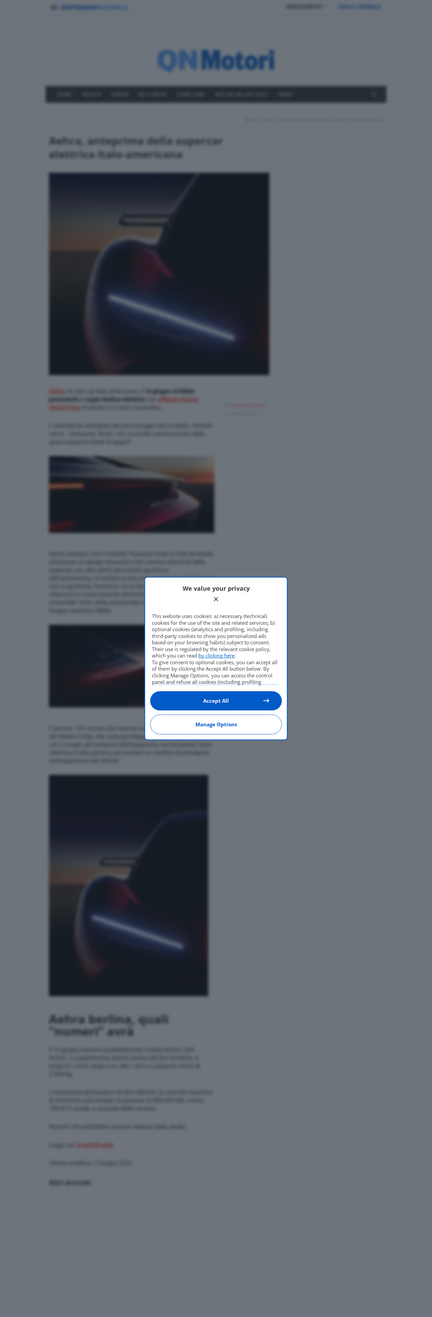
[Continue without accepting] (216, 599)
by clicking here (216, 655)
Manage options (216, 724)
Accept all (216, 700)
